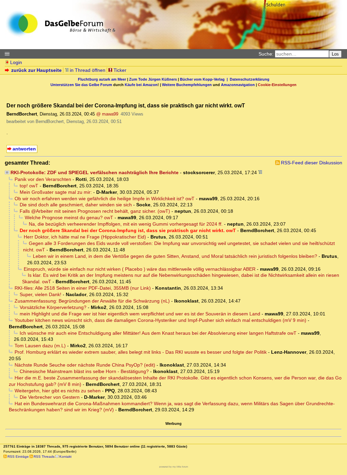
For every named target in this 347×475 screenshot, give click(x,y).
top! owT (29, 185)
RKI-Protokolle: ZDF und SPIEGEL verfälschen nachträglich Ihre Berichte (95, 172)
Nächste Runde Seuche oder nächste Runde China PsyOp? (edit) (85, 365)
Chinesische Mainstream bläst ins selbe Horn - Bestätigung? (84, 371)
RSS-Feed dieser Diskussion (311, 162)
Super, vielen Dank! (40, 294)
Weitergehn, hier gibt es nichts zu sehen (58, 390)
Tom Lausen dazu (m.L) (40, 345)
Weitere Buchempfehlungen (187, 85)
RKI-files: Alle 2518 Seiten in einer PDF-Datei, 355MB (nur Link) (83, 288)
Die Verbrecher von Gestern (50, 397)
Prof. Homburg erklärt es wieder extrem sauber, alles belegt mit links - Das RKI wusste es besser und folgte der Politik (141, 352)
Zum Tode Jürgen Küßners (153, 79)
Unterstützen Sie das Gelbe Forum (81, 85)
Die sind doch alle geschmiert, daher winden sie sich (76, 204)
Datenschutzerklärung (249, 79)
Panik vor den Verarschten (43, 179)
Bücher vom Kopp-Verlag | (205, 79)
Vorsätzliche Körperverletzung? (53, 307)
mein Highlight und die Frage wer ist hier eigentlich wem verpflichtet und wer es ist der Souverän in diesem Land (140, 313)
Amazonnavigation (238, 85)
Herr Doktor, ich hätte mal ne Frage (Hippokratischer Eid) (85, 237)
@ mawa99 (107, 114)
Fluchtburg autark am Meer (102, 79)
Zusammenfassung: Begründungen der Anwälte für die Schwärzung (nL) (92, 301)
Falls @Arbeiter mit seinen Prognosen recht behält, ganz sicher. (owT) (95, 211)
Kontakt (65, 456)
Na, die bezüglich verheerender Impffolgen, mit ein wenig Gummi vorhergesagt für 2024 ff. (126, 224)
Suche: (266, 54)
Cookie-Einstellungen (277, 85)
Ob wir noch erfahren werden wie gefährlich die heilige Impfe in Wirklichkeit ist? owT (105, 198)
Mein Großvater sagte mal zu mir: (56, 192)
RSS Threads (44, 456)
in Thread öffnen (87, 70)
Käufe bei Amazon (141, 85)
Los (335, 54)
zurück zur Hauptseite (36, 70)
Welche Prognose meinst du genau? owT (69, 217)
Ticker (120, 70)
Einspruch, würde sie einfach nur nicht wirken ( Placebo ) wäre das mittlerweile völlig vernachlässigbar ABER (140, 269)
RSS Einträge (18, 456)
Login (16, 62)
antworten (24, 148)
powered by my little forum (173, 467)
